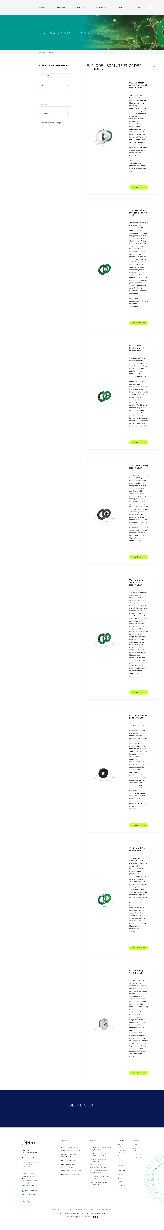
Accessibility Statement (104, 1209)
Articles (120, 1185)
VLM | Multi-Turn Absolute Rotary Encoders (98, 1183)
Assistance (74, 1164)
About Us (122, 7)
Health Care (65, 1164)
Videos (120, 1182)
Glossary (121, 1165)
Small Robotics (75, 1174)
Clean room (72, 1154)
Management (137, 1154)
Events (120, 1178)
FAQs (119, 1161)
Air (77, 1148)
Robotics (73, 1157)
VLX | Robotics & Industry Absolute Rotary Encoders (98, 1154)
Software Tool (121, 1145)
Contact (139, 7)
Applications (61, 7)
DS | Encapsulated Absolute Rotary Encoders (99, 1172)
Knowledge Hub (101, 7)
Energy (63, 1160)
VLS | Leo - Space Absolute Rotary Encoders (99, 1160)
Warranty (68, 1209)
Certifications (137, 1157)
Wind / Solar (71, 1160)
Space (63, 1171)
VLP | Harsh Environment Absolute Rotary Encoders (98, 1166)
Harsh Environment (68, 1148)
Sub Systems (75, 1150)
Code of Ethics (135, 1149)
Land (63, 1150)
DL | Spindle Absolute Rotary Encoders (99, 1177)
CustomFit (81, 7)
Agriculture (65, 1174)
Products (42, 7)
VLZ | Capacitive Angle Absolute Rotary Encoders (100, 1149)
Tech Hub (121, 1141)
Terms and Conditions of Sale (84, 1209)
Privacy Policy (57, 1209)
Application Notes (122, 1157)
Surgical (70, 1167)
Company (136, 1141)
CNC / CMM (65, 1157)
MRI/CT (63, 1167)
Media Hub (122, 1171)
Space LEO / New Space (74, 1171)
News (120, 1174)
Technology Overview (122, 1151)
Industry (64, 1154)
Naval (68, 1150)
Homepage (42, 52)
